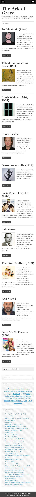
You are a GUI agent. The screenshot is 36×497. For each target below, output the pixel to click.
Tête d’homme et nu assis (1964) (15, 64)
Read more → (6, 55)
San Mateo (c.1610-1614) (12, 434)
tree (22, 401)
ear (29, 389)
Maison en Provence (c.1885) (13, 445)
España (12, 391)
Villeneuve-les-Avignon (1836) (13, 443)
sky (19, 401)
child (16, 389)
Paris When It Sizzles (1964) (15, 195)
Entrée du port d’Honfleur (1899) (14, 459)
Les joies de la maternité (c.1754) (14, 472)
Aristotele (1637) (10, 432)
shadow (7, 401)
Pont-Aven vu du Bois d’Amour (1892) (15, 449)
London (21, 396)
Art (9, 388)
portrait (17, 398)
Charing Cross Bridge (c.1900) (13, 451)
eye (15, 391)
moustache (28, 396)
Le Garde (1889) (10, 461)
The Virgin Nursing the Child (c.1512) (15, 414)
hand (28, 394)
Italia (7, 396)
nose (10, 398)
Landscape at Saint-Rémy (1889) (14, 441)
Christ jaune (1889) (10, 478)
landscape (12, 396)
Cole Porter (9, 229)
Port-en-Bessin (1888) (11, 480)
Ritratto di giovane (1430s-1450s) (14, 476)
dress (27, 389)
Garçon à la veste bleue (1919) (14, 430)
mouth (7, 398)
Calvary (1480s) (9, 416)
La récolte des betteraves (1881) (14, 484)
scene (25, 398)
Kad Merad (9, 298)
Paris (13, 398)
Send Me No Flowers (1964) (15, 334)
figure (23, 391)
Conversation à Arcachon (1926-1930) (15, 426)
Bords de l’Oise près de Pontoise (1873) (16, 468)
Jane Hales (8, 422)
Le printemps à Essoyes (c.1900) (14, 447)
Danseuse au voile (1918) (18, 165)
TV (24, 401)
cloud (18, 389)
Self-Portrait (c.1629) (11, 436)
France (16, 393)
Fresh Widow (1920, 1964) (15, 99)
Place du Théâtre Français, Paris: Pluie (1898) (18, 482)
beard (13, 389)
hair (24, 394)
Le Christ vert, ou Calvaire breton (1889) (16, 428)
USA (30, 400)
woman (19, 403)
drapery (23, 389)
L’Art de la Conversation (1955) (14, 424)
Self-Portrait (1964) (15, 29)
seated (29, 398)
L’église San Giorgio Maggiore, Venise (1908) (17, 466)
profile (21, 398)
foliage (9, 394)
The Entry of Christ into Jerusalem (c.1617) (17, 474)
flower (5, 393)
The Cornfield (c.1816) (11, 453)
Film (26, 391)
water (15, 403)
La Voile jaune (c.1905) (11, 464)
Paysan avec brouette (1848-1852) (15, 439)
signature (14, 401)
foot (12, 394)
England (7, 391)
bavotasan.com (25, 495)
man (24, 396)
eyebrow (18, 391)
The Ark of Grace (13, 11)
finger (30, 391)
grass (21, 393)
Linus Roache (10, 133)
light (17, 396)
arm (7, 389)
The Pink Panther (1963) (18, 263)
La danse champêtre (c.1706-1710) (15, 470)
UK (26, 401)
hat (31, 394)
